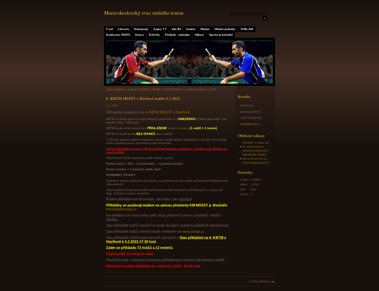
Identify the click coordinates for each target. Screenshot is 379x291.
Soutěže (190, 29)
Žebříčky (154, 34)
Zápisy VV (160, 29)
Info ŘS (176, 29)
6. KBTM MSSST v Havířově (167, 112)
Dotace (139, 34)
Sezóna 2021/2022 (138, 89)
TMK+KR (246, 29)
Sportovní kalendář (221, 34)
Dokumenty (141, 29)
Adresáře (123, 29)
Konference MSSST (118, 34)
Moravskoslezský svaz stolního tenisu (143, 12)
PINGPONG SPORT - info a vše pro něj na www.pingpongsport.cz (255, 158)
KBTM (156, 89)
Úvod (109, 29)
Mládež (204, 29)
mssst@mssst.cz (249, 124)
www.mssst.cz (193, 231)
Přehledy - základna (177, 34)
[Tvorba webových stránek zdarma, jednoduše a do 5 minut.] (273, 282)
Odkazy (199, 34)
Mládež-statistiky (225, 29)
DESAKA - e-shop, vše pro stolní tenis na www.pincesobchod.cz (255, 146)
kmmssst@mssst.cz (121, 209)
